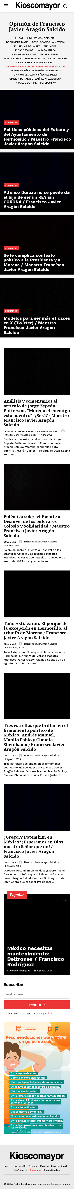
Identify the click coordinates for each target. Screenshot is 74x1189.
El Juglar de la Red (27, 46)
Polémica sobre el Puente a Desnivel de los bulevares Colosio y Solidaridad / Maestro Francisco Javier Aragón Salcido (37, 526)
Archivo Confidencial (41, 38)
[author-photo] (63, 431)
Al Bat (19, 38)
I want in (35, 1004)
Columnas (11, 122)
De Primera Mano (17, 42)
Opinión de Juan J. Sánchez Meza (35, 74)
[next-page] (64, 900)
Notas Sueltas (35, 58)
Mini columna (13, 58)
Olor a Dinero (57, 58)
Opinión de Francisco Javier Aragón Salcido (35, 66)
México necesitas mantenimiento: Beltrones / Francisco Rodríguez (35, 956)
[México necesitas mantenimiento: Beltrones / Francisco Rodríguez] (37, 934)
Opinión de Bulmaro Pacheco (35, 62)
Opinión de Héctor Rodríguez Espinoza (35, 70)
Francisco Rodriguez (18, 970)
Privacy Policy (44, 1013)
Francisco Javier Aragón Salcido (20, 434)
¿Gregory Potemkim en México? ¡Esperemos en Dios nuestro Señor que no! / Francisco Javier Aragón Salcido (33, 846)
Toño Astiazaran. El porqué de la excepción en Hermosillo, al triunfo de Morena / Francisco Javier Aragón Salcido (36, 630)
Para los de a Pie (26, 82)
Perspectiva (48, 82)
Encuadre (50, 46)
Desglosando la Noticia (48, 42)
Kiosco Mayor (24, 50)
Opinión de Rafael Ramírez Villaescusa (35, 78)
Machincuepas (49, 54)
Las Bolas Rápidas (24, 54)
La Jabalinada (46, 50)
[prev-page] (57, 900)
